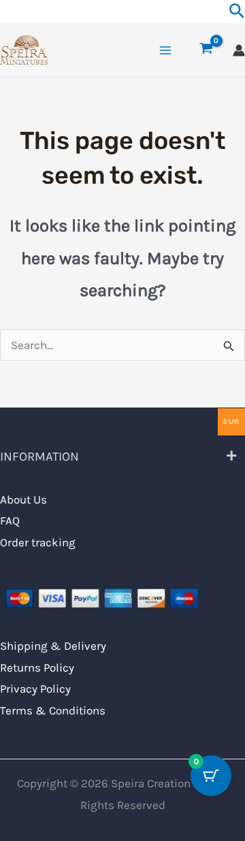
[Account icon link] (239, 50)
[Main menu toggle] (165, 50)
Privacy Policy (35, 688)
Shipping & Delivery (53, 646)
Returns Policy (37, 667)
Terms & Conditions (52, 710)
